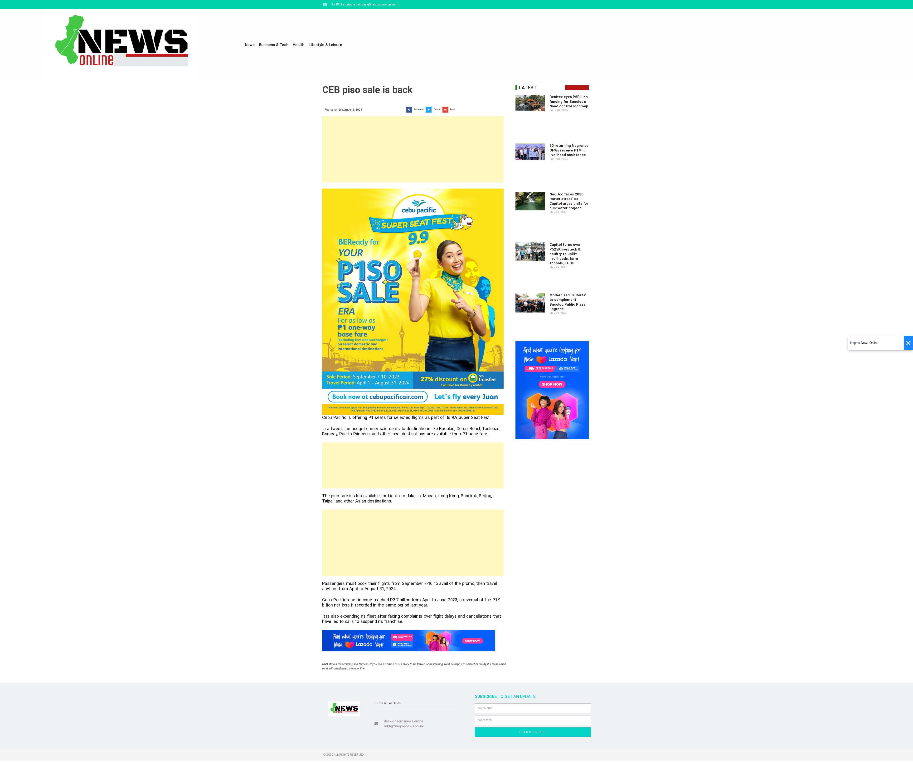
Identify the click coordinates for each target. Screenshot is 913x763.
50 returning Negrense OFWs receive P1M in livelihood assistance (568, 150)
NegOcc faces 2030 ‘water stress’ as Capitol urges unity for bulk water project (568, 201)
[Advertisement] (413, 149)
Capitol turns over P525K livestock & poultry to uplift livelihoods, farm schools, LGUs (565, 253)
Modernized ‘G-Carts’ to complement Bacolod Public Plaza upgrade (567, 302)
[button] (416, 110)
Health (298, 45)
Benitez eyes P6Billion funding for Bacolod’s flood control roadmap (568, 101)
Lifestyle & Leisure (325, 45)
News (250, 45)
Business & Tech (273, 45)
